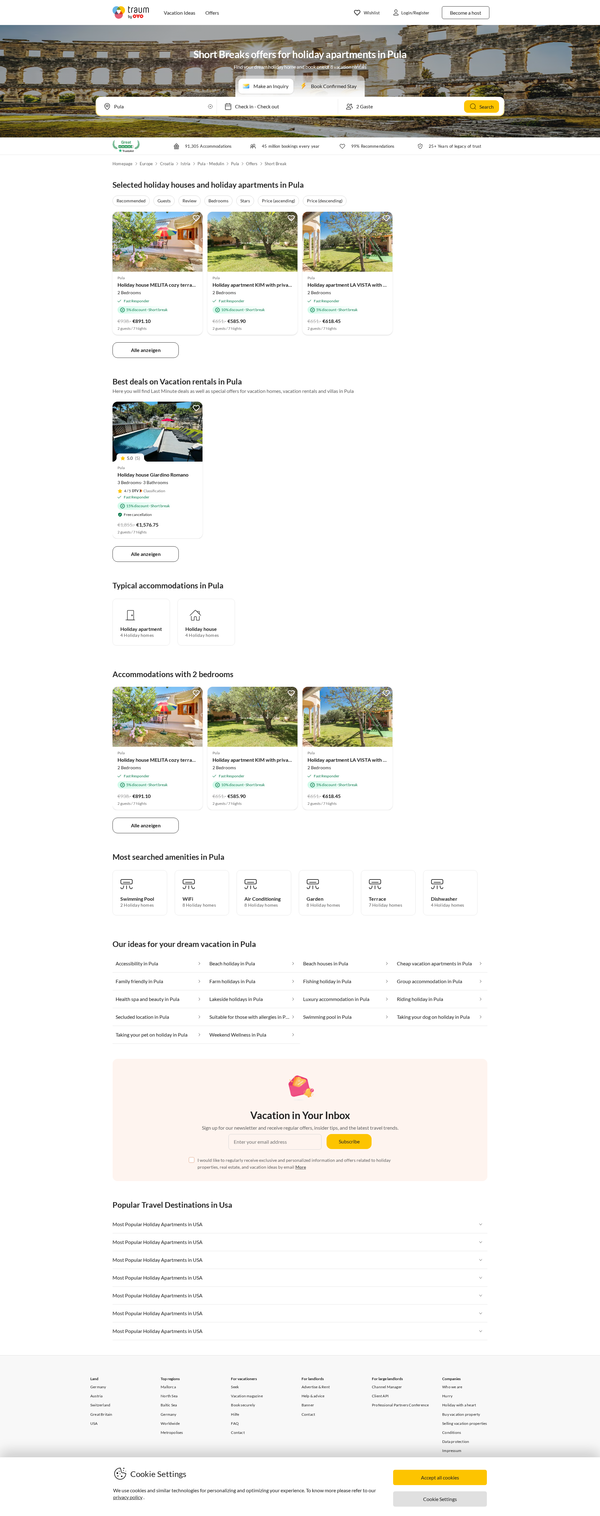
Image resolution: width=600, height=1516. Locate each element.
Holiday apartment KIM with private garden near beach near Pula (284, 285)
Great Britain (101, 1414)
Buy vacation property (461, 1414)
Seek (235, 1387)
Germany (98, 1387)
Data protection (455, 1441)
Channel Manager (387, 1387)
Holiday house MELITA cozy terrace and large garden (176, 285)
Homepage (122, 163)
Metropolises (172, 1432)
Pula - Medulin (211, 163)
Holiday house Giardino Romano (153, 475)
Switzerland (100, 1405)
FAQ (235, 1423)
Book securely (243, 1405)
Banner (308, 1405)
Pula (235, 163)
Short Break (276, 163)
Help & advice (313, 1396)
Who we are (452, 1387)
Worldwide (170, 1423)
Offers (252, 163)
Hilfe (235, 1414)
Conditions (451, 1432)
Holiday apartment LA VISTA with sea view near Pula (366, 285)
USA (94, 1423)
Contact (237, 1432)
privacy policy (127, 1497)
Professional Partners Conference (400, 1405)
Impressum (451, 1450)
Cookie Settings (440, 1499)
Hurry (447, 1396)
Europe (146, 163)
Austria (96, 1396)
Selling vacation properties (464, 1423)
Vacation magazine (246, 1396)
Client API (380, 1396)
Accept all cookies (440, 1477)
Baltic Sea (169, 1405)
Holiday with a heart (459, 1405)
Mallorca (168, 1387)
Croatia (167, 163)
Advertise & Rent (316, 1387)
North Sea (169, 1396)
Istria (185, 163)
